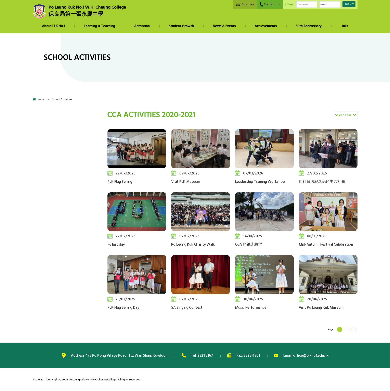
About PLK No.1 (53, 26)
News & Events (224, 26)
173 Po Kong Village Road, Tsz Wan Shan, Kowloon (127, 355)
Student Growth (181, 26)
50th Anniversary (309, 26)
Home (41, 99)
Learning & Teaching (99, 26)
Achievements (266, 26)
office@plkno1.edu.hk (310, 355)
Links (344, 26)
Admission (142, 26)
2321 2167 (205, 355)
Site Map (37, 379)
